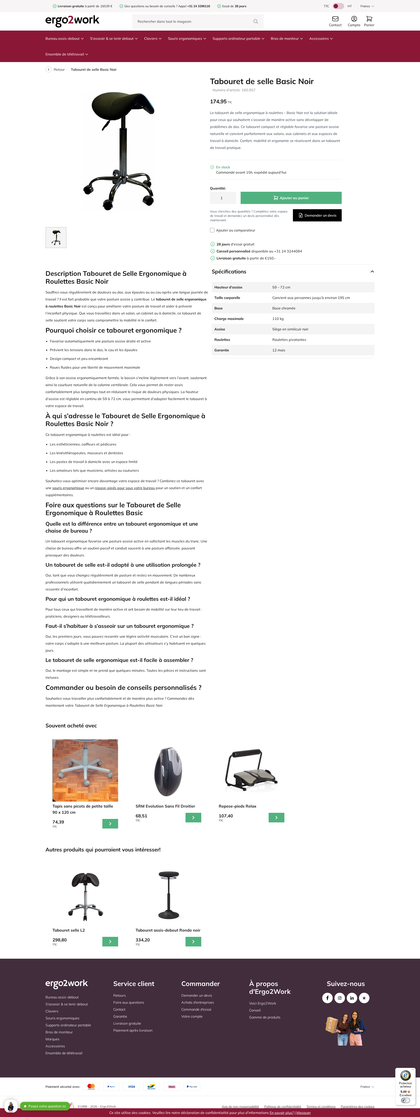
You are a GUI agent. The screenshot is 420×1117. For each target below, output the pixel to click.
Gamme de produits (264, 1017)
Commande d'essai (196, 1009)
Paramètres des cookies (357, 1106)
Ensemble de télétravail (65, 54)
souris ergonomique (68, 488)
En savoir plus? (282, 1112)
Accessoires (319, 38)
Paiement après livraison (132, 1030)
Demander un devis (320, 215)
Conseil (255, 1010)
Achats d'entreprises (197, 1002)
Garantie (120, 1016)
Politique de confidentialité (282, 1106)
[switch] (405, 1100)
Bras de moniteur (285, 38)
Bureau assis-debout (63, 38)
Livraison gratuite (127, 1023)
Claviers (151, 38)
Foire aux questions (128, 1002)
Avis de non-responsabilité (240, 1106)
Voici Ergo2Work (262, 1003)
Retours (119, 995)
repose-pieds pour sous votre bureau (125, 488)
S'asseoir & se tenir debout (112, 38)
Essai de (234, 6)
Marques (53, 1039)
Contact (119, 1009)
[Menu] (413, 1070)
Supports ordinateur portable (236, 38)
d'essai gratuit (235, 244)
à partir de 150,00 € (85, 6)
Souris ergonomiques (185, 38)
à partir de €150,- (246, 258)
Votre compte (192, 1016)
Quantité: (218, 188)
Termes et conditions (321, 1106)
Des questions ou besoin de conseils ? (150, 6)
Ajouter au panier (294, 198)
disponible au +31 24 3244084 (259, 251)
